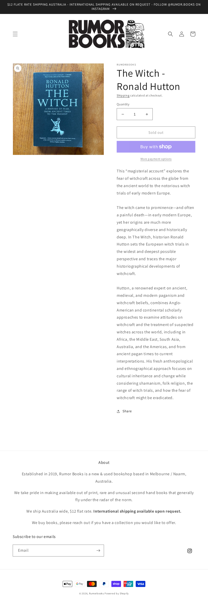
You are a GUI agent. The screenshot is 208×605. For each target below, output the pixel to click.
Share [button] (127, 411)
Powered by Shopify (117, 593)
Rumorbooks (96, 593)
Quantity (123, 104)
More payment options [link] (156, 159)
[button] (15, 34)
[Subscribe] (98, 551)
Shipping (123, 95)
